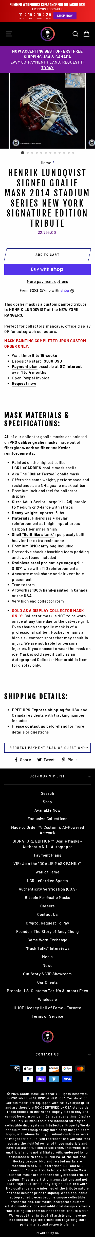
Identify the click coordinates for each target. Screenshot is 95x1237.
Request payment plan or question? (47, 747)
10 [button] (64, 153)
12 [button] (73, 153)
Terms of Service (47, 1016)
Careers (47, 906)
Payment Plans (47, 855)
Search (47, 793)
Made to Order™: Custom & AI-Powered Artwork (47, 830)
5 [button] (41, 153)
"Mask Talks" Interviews (48, 948)
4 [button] (37, 153)
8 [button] (55, 153)
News (47, 965)
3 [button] (32, 153)
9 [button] (60, 153)
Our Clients (47, 982)
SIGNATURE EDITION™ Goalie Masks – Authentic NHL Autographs (47, 844)
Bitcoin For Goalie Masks (47, 897)
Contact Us (47, 914)
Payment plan (24, 366)
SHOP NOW (65, 15)
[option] (47, 59)
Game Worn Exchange (47, 940)
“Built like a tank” (38, 534)
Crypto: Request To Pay (47, 923)
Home (46, 162)
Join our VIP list (47, 776)
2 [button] (28, 153)
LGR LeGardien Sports (47, 880)
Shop (47, 801)
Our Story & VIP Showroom (47, 973)
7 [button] (50, 153)
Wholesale (47, 999)
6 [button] (46, 153)
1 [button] (22, 152)
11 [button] (69, 153)
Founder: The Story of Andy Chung (47, 931)
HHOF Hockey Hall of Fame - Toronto (47, 1007)
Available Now (47, 810)
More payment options (47, 281)
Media (47, 956)
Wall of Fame (47, 872)
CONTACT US (47, 1054)
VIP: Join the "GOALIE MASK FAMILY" (47, 863)
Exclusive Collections (47, 818)
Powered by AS (47, 1233)
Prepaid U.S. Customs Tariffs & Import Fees (47, 990)
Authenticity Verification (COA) (48, 889)
